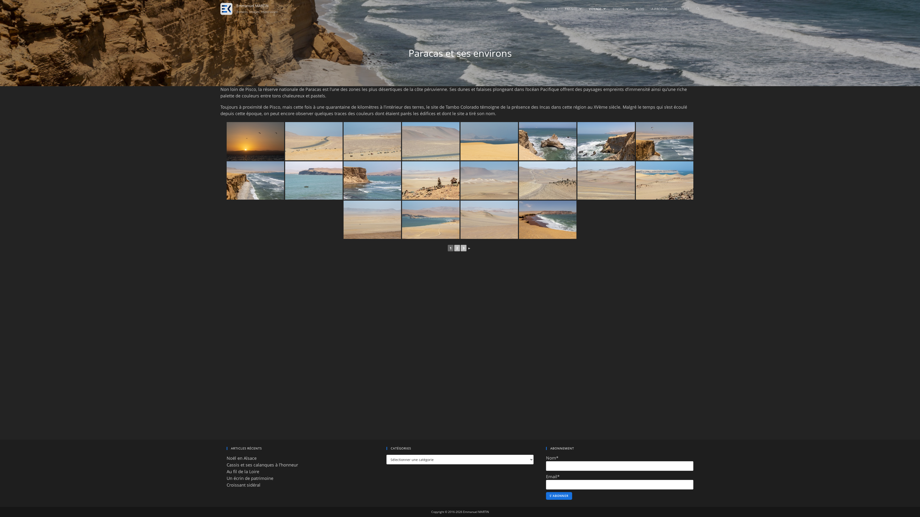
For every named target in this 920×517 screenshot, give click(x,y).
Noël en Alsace (242, 458)
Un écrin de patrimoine (250, 478)
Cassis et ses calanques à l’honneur (262, 465)
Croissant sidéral (243, 485)
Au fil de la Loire (243, 471)
